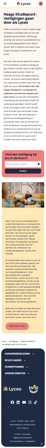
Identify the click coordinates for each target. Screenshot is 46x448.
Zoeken (23, 171)
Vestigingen (13, 341)
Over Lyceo (26, 434)
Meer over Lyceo (17, 326)
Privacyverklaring (16, 441)
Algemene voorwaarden (22, 438)
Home (4, 341)
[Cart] (41, 3)
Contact (17, 434)
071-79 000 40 (23, 428)
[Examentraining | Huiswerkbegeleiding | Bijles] (24, 3)
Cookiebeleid (30, 441)
